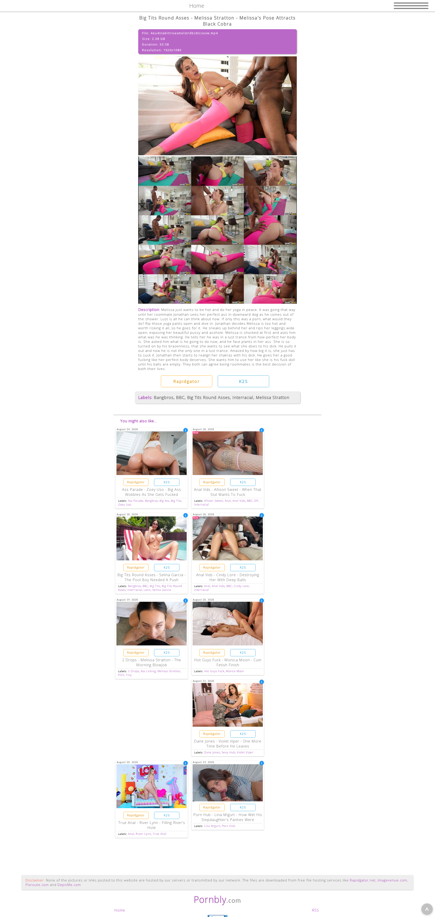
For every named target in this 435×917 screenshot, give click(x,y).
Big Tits (176, 501)
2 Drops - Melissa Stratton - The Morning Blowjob (151, 662)
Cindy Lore (241, 586)
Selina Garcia (161, 590)
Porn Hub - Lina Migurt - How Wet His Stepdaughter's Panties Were (227, 817)
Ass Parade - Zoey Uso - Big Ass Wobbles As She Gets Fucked (151, 492)
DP (256, 501)
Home (119, 910)
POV (121, 675)
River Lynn (143, 834)
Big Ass (164, 501)
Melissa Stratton (272, 397)
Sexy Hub (228, 752)
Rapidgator (186, 381)
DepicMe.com (69, 884)
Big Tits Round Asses (208, 397)
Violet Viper (245, 752)
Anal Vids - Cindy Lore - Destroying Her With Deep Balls (227, 577)
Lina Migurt (212, 826)
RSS (315, 910)
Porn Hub (228, 826)
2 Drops (133, 671)
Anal (228, 501)
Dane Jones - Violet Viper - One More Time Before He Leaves (227, 744)
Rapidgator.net (363, 880)
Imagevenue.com (392, 880)
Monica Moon (235, 671)
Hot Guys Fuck (214, 671)
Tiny (129, 675)
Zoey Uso (124, 504)
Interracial (242, 397)
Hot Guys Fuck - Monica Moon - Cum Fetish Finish (227, 662)
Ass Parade (135, 501)
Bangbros (164, 397)
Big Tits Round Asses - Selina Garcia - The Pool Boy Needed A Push (151, 577)
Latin (147, 590)
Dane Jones (212, 752)
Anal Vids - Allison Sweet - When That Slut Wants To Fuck (227, 492)
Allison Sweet (213, 501)
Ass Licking (148, 671)
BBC (180, 397)
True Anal (160, 834)
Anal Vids (238, 501)
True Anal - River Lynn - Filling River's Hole (151, 825)
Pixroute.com (37, 884)
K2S (243, 381)
